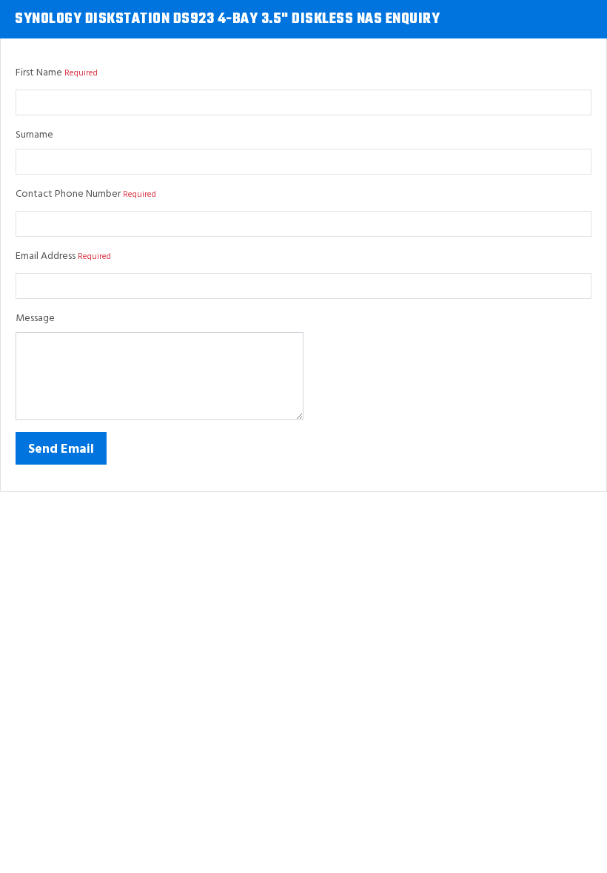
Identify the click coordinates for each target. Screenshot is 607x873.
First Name (39, 73)
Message (35, 318)
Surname (34, 135)
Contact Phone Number (68, 194)
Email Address (46, 256)
